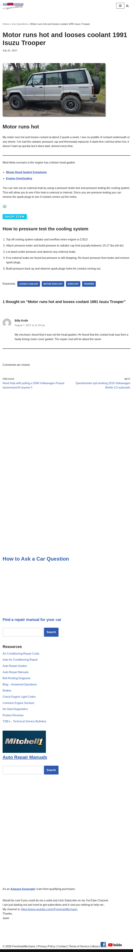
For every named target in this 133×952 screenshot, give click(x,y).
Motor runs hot (53, 284)
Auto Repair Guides (15, 665)
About (95, 946)
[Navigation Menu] (120, 6)
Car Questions (20, 24)
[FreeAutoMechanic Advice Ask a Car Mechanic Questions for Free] (13, 5)
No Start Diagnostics (15, 709)
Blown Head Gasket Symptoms (26, 172)
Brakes (7, 690)
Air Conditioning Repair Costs (21, 653)
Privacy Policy (46, 946)
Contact (62, 946)
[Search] (127, 6)
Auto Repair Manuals (16, 672)
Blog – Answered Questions (20, 684)
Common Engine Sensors (18, 703)
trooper (89, 284)
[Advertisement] (66, 424)
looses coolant (28, 284)
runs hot (73, 284)
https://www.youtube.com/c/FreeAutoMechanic (49, 909)
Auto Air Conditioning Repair (20, 659)
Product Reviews (13, 715)
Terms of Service (78, 946)
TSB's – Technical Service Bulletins (24, 721)
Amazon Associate (22, 889)
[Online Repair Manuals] (24, 751)
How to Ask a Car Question (36, 559)
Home (6, 24)
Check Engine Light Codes (19, 696)
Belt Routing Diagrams (16, 678)
